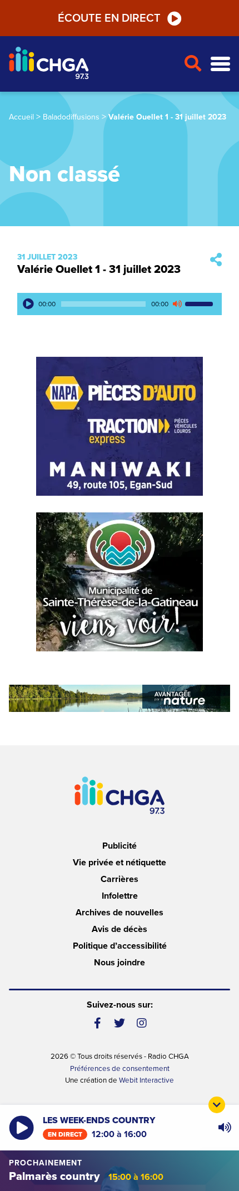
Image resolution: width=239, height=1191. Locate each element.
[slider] (200, 304)
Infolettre (120, 895)
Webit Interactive (146, 1080)
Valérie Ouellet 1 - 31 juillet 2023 (99, 269)
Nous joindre (119, 962)
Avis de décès (119, 929)
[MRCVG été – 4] (119, 698)
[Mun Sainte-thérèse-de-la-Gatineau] (119, 581)
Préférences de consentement (120, 1068)
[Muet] (177, 304)
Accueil (21, 117)
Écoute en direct (109, 18)
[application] (119, 304)
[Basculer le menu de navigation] (220, 64)
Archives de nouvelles (119, 912)
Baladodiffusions (71, 117)
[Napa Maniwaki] (119, 426)
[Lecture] (28, 304)
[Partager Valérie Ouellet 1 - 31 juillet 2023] (216, 260)
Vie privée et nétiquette (119, 862)
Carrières (119, 879)
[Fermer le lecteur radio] (217, 1105)
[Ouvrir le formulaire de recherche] (192, 64)
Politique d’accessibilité (120, 945)
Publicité (119, 845)
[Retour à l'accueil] (92, 64)
